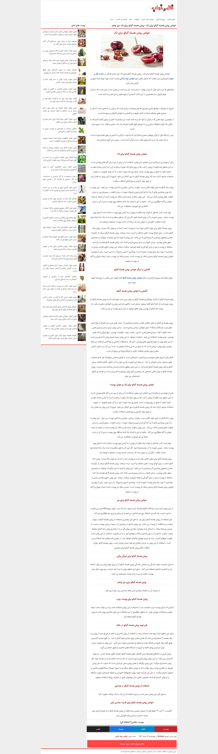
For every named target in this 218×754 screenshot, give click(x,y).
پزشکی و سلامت (121, 19)
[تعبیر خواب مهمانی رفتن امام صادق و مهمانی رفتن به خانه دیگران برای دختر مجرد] (82, 321)
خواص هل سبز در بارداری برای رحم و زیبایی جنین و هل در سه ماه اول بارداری (60, 200)
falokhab (161, 736)
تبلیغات (136, 19)
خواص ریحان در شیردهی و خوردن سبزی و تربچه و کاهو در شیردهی (60, 130)
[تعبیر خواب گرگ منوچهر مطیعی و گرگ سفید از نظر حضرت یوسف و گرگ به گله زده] (82, 213)
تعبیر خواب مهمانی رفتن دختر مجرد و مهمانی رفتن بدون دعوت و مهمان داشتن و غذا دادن (60, 33)
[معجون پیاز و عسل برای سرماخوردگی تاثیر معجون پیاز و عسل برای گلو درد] (82, 46)
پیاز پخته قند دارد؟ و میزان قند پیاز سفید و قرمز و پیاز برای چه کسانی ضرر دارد (60, 257)
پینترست (166, 729)
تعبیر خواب (171, 19)
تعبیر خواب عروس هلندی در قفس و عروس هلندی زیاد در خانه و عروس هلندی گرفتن (60, 90)
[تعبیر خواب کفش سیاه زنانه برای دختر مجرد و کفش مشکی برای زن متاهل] (82, 124)
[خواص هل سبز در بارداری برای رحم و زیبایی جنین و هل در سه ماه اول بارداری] (82, 203)
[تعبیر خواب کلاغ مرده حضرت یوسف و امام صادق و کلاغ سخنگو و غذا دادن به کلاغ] (82, 152)
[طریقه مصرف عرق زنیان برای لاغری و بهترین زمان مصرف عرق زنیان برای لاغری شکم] (82, 340)
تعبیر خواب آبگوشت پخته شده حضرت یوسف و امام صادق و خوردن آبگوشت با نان (60, 139)
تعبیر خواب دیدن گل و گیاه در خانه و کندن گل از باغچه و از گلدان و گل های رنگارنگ (60, 298)
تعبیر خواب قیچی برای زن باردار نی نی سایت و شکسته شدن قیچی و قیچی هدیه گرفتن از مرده (60, 190)
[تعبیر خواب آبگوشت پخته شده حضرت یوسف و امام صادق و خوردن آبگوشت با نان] (82, 143)
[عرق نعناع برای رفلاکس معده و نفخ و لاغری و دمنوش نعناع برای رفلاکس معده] (82, 222)
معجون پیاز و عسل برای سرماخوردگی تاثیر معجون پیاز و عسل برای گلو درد (60, 42)
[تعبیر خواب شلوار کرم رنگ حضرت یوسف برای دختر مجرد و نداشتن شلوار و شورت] (82, 232)
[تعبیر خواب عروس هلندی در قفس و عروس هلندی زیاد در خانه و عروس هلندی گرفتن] (82, 94)
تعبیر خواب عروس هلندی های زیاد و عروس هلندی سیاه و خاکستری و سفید (60, 248)
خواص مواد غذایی (148, 19)
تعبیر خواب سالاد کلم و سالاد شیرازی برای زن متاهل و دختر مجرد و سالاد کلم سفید (60, 52)
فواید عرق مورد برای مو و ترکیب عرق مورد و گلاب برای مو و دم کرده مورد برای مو (60, 100)
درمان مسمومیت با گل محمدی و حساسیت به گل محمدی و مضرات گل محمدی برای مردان (60, 179)
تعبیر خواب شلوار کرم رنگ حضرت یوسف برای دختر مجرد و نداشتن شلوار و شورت (60, 228)
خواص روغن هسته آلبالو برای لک (132, 33)
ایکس (98, 729)
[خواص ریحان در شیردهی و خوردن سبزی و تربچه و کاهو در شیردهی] (82, 133)
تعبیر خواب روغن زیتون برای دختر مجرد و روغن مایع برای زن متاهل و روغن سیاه (60, 61)
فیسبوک (120, 729)
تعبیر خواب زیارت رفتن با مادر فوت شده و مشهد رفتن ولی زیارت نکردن (60, 81)
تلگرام (143, 729)
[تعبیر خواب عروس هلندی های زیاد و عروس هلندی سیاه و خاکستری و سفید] (82, 251)
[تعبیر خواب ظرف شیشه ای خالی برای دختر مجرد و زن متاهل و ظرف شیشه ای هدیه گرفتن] (82, 113)
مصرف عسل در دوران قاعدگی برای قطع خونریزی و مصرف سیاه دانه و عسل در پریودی (60, 71)
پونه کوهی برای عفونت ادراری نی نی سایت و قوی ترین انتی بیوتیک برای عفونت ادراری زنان (60, 158)
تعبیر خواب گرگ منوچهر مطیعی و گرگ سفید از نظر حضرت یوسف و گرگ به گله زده (60, 209)
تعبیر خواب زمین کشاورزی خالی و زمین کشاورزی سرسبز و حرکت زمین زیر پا (60, 168)
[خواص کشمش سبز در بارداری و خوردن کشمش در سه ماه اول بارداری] (82, 281)
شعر (130, 19)
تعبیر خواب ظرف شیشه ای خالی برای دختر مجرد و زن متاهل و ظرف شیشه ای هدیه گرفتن (60, 111)
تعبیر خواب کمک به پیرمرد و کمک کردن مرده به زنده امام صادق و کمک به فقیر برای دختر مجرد (60, 289)
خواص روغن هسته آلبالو (132, 277)
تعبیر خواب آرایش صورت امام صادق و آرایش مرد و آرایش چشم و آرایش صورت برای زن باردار (60, 268)
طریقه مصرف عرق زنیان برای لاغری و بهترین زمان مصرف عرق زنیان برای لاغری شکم (60, 337)
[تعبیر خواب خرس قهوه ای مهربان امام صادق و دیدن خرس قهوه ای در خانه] (82, 242)
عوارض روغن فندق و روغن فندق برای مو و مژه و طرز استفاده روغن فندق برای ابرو (60, 308)
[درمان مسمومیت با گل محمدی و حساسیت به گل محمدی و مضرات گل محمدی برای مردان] (82, 181)
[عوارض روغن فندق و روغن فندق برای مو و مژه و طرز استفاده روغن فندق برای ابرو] (82, 311)
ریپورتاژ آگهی (160, 19)
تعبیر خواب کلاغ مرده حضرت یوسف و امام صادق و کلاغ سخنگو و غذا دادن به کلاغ (60, 149)
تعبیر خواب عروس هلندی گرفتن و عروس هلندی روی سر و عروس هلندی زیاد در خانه (60, 327)
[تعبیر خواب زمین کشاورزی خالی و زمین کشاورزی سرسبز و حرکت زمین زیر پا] (82, 172)
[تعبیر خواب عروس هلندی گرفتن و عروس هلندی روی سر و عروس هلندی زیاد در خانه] (82, 331)
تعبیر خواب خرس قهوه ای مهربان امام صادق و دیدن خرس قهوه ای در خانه (60, 238)
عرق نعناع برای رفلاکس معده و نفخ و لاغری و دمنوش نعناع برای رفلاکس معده (60, 219)
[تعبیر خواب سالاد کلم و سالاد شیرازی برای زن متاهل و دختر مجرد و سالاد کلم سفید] (82, 56)
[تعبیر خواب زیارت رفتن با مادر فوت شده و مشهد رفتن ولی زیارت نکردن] (82, 84)
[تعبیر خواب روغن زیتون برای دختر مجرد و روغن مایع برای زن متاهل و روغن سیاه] (82, 65)
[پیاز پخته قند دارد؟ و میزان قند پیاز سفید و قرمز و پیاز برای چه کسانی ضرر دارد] (82, 261)
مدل (111, 19)
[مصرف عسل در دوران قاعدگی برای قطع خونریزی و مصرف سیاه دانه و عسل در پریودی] (82, 75)
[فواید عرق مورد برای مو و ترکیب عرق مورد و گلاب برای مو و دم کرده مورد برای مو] (82, 103)
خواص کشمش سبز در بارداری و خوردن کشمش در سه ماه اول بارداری (60, 278)
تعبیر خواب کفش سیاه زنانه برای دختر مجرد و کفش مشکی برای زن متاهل (60, 120)
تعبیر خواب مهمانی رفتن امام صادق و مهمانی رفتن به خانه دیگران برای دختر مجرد (60, 317)
